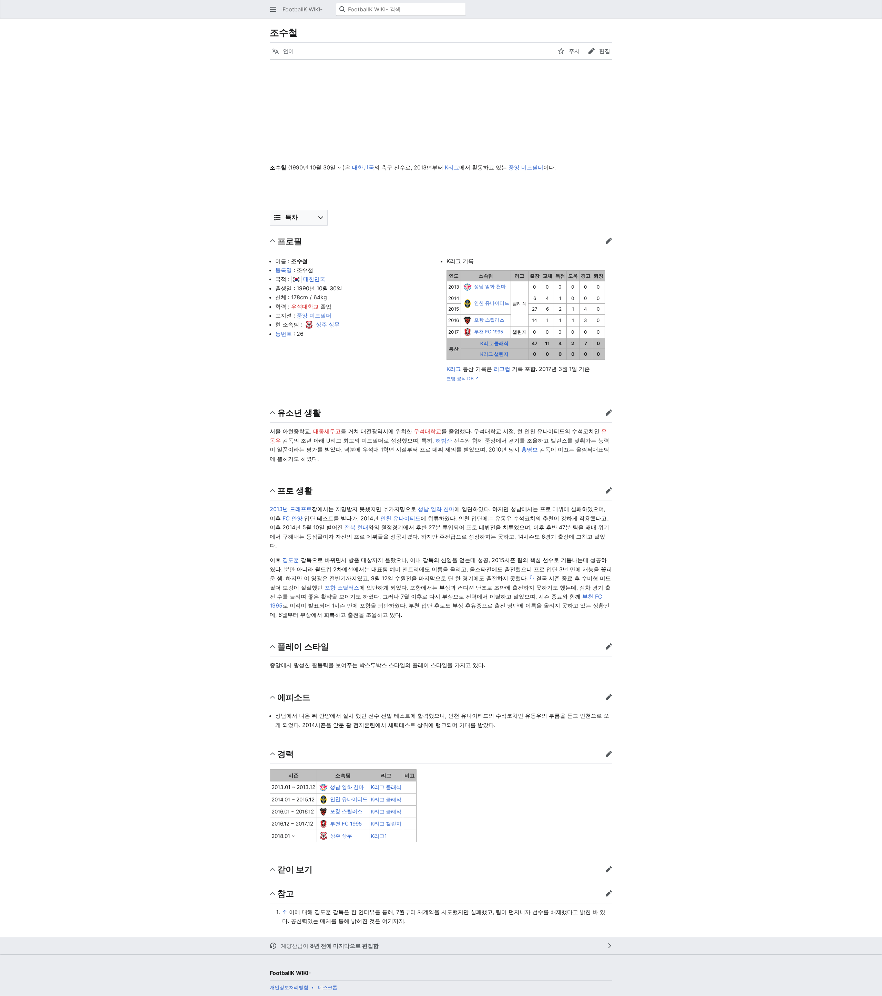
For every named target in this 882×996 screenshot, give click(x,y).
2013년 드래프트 (291, 509)
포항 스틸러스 (489, 320)
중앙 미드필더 (526, 167)
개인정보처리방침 (289, 987)
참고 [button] (285, 893)
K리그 (452, 167)
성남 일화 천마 (490, 286)
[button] (273, 9)
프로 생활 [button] (294, 490)
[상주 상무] (309, 324)
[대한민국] (296, 279)
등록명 (283, 270)
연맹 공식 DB (460, 378)
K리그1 (379, 836)
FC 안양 (292, 518)
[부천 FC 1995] (467, 331)
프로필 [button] (289, 241)
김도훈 (291, 560)
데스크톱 (327, 987)
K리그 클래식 (494, 343)
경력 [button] (285, 753)
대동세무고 (327, 431)
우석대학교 (305, 306)
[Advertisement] (441, 111)
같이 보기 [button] (294, 869)
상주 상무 (328, 324)
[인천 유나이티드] (467, 303)
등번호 (283, 333)
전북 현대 (356, 527)
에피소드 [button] (293, 697)
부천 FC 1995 (488, 331)
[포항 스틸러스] (467, 320)
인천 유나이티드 (491, 303)
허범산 (443, 440)
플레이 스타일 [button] (303, 646)
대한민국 (363, 167)
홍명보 (529, 449)
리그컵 (502, 368)
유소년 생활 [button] (299, 412)
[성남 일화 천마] (467, 286)
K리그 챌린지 (494, 354)
